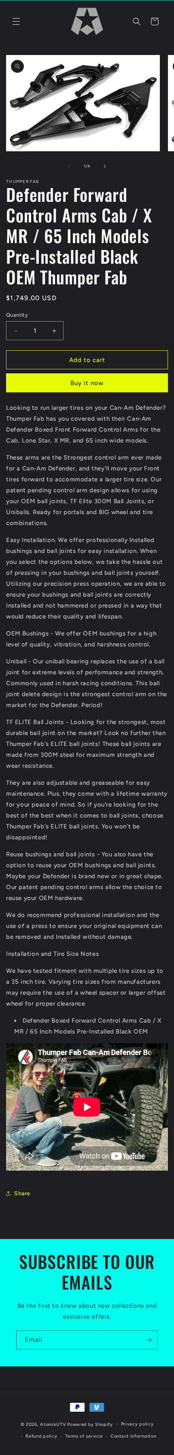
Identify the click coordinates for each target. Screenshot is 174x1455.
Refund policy (41, 1436)
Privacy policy (137, 1424)
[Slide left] (69, 166)
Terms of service (83, 1436)
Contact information (133, 1436)
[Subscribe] (148, 1339)
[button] (16, 21)
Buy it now (87, 383)
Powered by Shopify (90, 1424)
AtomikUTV (53, 1424)
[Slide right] (105, 166)
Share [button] (22, 1193)
